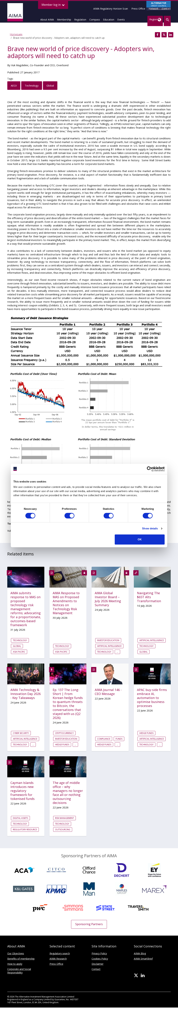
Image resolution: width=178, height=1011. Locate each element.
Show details (150, 528)
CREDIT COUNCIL (159, 5)
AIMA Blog (140, 953)
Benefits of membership (21, 958)
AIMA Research (58, 958)
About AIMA (47, 19)
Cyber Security (21, 733)
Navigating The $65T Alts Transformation (149, 597)
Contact (166, 8)
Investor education (108, 640)
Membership (64, 19)
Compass (94, 19)
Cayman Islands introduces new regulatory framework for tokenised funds (22, 791)
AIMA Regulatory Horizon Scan (110, 8)
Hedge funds (62, 744)
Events (121, 19)
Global (50, 85)
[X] (136, 976)
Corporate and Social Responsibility (19, 970)
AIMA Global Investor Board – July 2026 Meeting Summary (108, 599)
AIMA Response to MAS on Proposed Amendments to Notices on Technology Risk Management (66, 603)
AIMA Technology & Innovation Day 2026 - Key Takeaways (25, 694)
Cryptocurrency (64, 733)
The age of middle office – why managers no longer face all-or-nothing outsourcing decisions (68, 793)
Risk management (64, 818)
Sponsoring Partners (89, 924)
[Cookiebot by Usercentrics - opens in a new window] (149, 469)
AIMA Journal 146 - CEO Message (108, 692)
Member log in (51, 5)
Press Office (138, 8)
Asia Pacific (19, 651)
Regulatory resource (25, 829)
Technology (32, 85)
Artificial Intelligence (109, 646)
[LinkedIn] (142, 976)
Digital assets (20, 818)
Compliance (103, 738)
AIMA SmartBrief (143, 958)
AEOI (14, 85)
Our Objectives (15, 953)
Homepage (16, 34)
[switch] (69, 515)
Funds (119, 738)
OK (140, 539)
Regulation (80, 19)
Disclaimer (97, 963)
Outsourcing (62, 829)
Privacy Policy (99, 953)
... (117, 651)
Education (108, 19)
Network (153, 8)
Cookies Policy (100, 958)
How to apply (14, 963)
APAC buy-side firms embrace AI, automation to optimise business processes (152, 698)
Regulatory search (60, 953)
